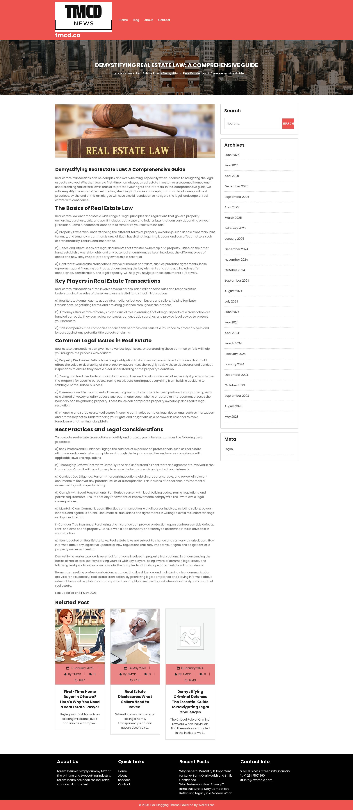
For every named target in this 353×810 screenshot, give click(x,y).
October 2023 (235, 385)
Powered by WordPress (197, 805)
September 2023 (237, 396)
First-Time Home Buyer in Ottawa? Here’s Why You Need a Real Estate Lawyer (80, 699)
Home (124, 20)
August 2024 (234, 291)
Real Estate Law (147, 73)
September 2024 (237, 280)
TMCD (76, 674)
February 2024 (235, 354)
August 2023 (233, 406)
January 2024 (234, 364)
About (148, 20)
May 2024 (232, 322)
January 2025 (234, 239)
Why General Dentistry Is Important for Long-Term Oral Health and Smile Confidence (206, 775)
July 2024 (231, 301)
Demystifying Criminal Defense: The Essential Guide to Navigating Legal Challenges (190, 702)
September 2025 (237, 197)
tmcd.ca (68, 35)
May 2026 (231, 165)
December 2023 (236, 375)
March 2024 (233, 343)
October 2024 (235, 270)
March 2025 (233, 218)
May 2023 (231, 417)
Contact (164, 20)
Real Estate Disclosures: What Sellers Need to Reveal (135, 699)
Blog (136, 20)
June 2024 (232, 312)
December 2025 (236, 186)
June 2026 (232, 155)
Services (124, 780)
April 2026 (232, 176)
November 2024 (236, 260)
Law (129, 73)
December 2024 (236, 249)
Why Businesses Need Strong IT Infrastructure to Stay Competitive (204, 786)
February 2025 (235, 228)
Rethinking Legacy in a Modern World (205, 793)
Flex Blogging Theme (165, 805)
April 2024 (232, 333)
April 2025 (232, 207)
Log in (229, 449)
